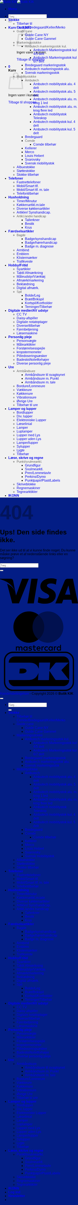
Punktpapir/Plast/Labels (42, 480)
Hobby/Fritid (18, 265)
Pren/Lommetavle (38, 473)
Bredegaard (33, 137)
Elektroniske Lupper (31, 420)
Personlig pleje (20, 337)
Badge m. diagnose (39, 246)
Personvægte (26, 341)
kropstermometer (29, 352)
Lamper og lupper (22, 408)
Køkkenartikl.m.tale (31, 205)
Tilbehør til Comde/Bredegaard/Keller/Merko (41, 25)
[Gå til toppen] (1, 698)
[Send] (10, 21)
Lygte (21, 450)
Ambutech (32, 80)
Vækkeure (24, 390)
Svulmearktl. (34, 469)
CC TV (22, 314)
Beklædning (26, 284)
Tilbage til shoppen (22, 102)
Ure (11, 367)
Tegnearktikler (27, 492)
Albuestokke (26, 167)
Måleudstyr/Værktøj (31, 276)
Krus (28, 227)
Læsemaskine (27, 333)
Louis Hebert (34, 156)
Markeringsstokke (30, 735)
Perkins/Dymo (35, 476)
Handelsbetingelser (14, 693)
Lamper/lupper (27, 442)
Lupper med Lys (28, 435)
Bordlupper (25, 412)
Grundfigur (33, 465)
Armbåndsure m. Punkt (42, 378)
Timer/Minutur (27, 201)
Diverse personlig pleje (34, 363)
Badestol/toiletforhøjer (33, 359)
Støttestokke (26, 171)
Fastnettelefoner (29, 182)
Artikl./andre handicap (31, 216)
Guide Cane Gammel (40, 38)
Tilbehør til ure (27, 405)
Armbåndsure (26, 371)
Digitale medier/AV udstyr (28, 310)
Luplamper (24, 431)
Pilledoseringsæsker (32, 356)
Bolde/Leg (32, 295)
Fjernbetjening (27, 329)
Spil (19, 291)
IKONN (13, 495)
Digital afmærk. (28, 288)
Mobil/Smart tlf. (27, 186)
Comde (30, 140)
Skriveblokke (26, 484)
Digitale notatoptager (32, 322)
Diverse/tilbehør (28, 325)
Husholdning (18, 197)
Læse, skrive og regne (25, 458)
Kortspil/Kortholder (38, 303)
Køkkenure (25, 393)
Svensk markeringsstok (42, 72)
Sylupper (23, 446)
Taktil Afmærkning (30, 273)
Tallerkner (32, 220)
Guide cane (25, 724)
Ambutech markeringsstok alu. (47, 69)
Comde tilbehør (44, 144)
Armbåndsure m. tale (40, 382)
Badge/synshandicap (40, 239)
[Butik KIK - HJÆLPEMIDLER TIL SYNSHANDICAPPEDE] (17, 2)
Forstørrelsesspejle (31, 348)
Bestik (29, 223)
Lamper (22, 427)
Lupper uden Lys (29, 439)
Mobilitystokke (26, 76)
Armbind (23, 250)
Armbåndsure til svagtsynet (45, 374)
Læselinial (24, 424)
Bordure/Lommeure (31, 386)
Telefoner (15, 178)
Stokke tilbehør (28, 174)
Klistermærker (27, 257)
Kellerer (31, 148)
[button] (12, 9)
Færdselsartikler (21, 231)
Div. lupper (24, 416)
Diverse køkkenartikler (33, 208)
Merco (29, 152)
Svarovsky (32, 159)
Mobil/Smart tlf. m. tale (33, 189)
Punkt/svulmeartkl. (29, 461)
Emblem (23, 254)
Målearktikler (26, 344)
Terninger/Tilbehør (38, 307)
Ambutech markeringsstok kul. (46, 46)
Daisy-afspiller (27, 318)
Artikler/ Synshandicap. (34, 212)
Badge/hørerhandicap (41, 242)
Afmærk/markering (30, 280)
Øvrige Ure (25, 401)
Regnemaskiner (28, 488)
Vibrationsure (26, 397)
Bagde (21, 235)
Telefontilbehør (28, 193)
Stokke (13, 20)
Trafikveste (25, 261)
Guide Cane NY (36, 35)
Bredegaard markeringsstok (45, 65)
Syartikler (24, 269)
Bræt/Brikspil (34, 299)
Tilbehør (23, 454)
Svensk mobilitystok (39, 163)
